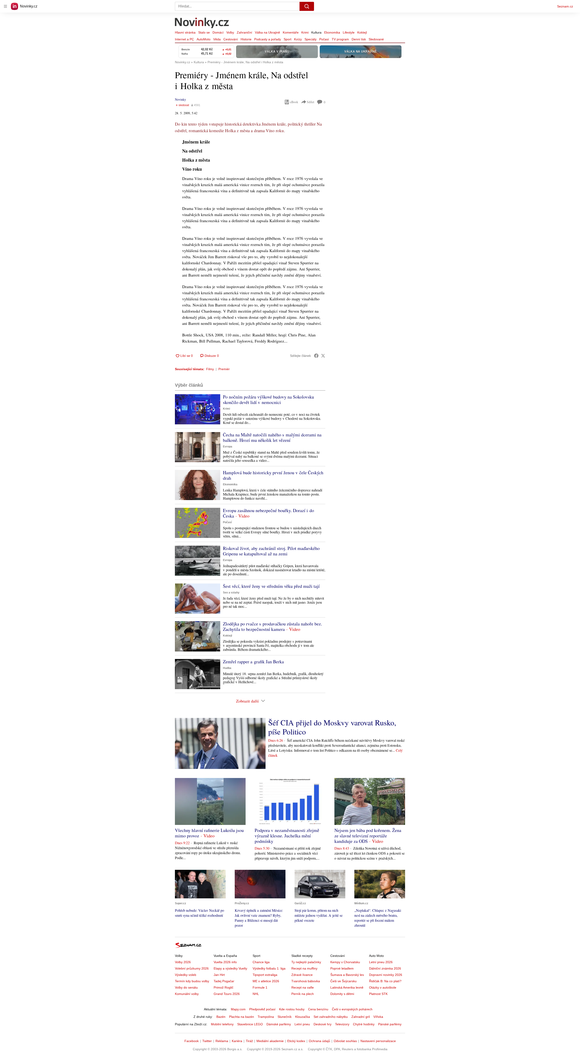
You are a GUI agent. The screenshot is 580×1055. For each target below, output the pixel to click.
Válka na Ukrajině (267, 32)
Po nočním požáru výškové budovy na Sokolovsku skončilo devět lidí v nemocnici (268, 399)
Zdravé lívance (302, 975)
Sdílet (310, 102)
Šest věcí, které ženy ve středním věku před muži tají (271, 586)
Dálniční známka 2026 (385, 968)
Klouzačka (302, 1017)
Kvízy (298, 39)
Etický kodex (296, 1041)
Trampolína (266, 1017)
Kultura (316, 32)
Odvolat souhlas (345, 1041)
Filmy (210, 369)
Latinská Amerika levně (346, 987)
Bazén (220, 1017)
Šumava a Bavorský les (347, 975)
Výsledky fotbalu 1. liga (269, 968)
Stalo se (204, 32)
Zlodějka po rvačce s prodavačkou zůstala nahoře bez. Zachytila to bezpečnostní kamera (272, 626)
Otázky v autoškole (382, 987)
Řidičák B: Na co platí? (385, 981)
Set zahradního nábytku (331, 1017)
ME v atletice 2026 (266, 981)
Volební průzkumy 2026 (192, 968)
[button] (197, 409)
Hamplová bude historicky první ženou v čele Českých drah (273, 475)
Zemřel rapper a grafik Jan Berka (253, 662)
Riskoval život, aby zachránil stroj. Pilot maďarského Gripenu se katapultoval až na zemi (271, 551)
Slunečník (285, 1017)
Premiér (224, 369)
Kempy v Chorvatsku (345, 962)
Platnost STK (378, 994)
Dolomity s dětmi (342, 994)
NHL (256, 994)
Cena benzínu (318, 1009)
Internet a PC (184, 39)
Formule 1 (260, 987)
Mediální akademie (270, 1041)
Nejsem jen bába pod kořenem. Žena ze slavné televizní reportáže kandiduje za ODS (367, 835)
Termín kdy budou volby (192, 981)
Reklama (221, 1041)
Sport (287, 39)
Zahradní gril (360, 1017)
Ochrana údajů (319, 1041)
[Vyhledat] (307, 6)
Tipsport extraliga (265, 975)
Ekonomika (332, 32)
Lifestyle (349, 32)
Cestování (230, 39)
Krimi (305, 32)
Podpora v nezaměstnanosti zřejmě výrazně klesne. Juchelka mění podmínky (287, 835)
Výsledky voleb (185, 975)
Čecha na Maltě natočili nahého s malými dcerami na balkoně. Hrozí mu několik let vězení (272, 437)
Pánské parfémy (389, 1024)
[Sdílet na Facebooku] (316, 355)
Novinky (180, 99)
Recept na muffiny (304, 968)
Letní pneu (302, 1024)
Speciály (310, 39)
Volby (230, 32)
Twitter (207, 1041)
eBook (294, 102)
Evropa (227, 446)
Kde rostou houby (291, 1009)
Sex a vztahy (231, 592)
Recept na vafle (302, 987)
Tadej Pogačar (224, 981)
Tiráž (249, 1041)
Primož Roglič (223, 987)
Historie (246, 39)
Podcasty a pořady (267, 39)
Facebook (191, 1041)
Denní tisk (359, 39)
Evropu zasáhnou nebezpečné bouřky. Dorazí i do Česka (268, 513)
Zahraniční (244, 32)
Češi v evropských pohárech (352, 1009)
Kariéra (237, 1041)
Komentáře (291, 32)
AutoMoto (203, 39)
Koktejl (362, 32)
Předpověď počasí (262, 1009)
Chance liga (261, 962)
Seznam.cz (565, 6)
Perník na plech (302, 994)
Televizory (342, 1024)
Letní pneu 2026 (381, 962)
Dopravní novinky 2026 (385, 975)
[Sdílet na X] (323, 355)
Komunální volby (187, 994)
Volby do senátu (186, 987)
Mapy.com (238, 1009)
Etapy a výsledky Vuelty (230, 968)
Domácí (218, 32)
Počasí (324, 39)
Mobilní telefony (222, 1024)
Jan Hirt (219, 975)
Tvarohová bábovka (305, 981)
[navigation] (5, 6)
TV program (340, 39)
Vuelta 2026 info (225, 962)
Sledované (376, 39)
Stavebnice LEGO (250, 1024)
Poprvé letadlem (342, 968)
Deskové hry (322, 1024)
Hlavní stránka (185, 32)
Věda (217, 39)
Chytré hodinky (364, 1024)
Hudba (227, 668)
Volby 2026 (183, 962)
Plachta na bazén (241, 1017)
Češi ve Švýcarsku (343, 981)
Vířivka (378, 1017)
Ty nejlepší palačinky (306, 962)
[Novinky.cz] (202, 23)
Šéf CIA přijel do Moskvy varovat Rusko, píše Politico (332, 727)
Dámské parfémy (278, 1024)
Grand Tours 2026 (227, 994)
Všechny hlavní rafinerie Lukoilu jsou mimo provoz (209, 833)
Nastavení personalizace (378, 1041)
